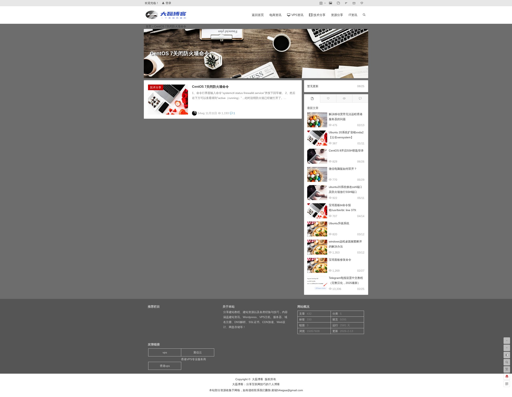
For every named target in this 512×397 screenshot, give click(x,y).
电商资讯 (275, 15)
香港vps (165, 365)
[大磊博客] (167, 18)
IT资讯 (353, 15)
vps (165, 352)
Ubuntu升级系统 (339, 223)
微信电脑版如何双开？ (343, 168)
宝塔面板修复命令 (340, 259)
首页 (148, 26)
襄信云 (197, 352)
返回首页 (258, 15)
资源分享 (337, 15)
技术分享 (155, 87)
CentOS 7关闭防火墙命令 (210, 86)
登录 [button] (168, 3)
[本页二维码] (507, 384)
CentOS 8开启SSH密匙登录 (346, 150)
